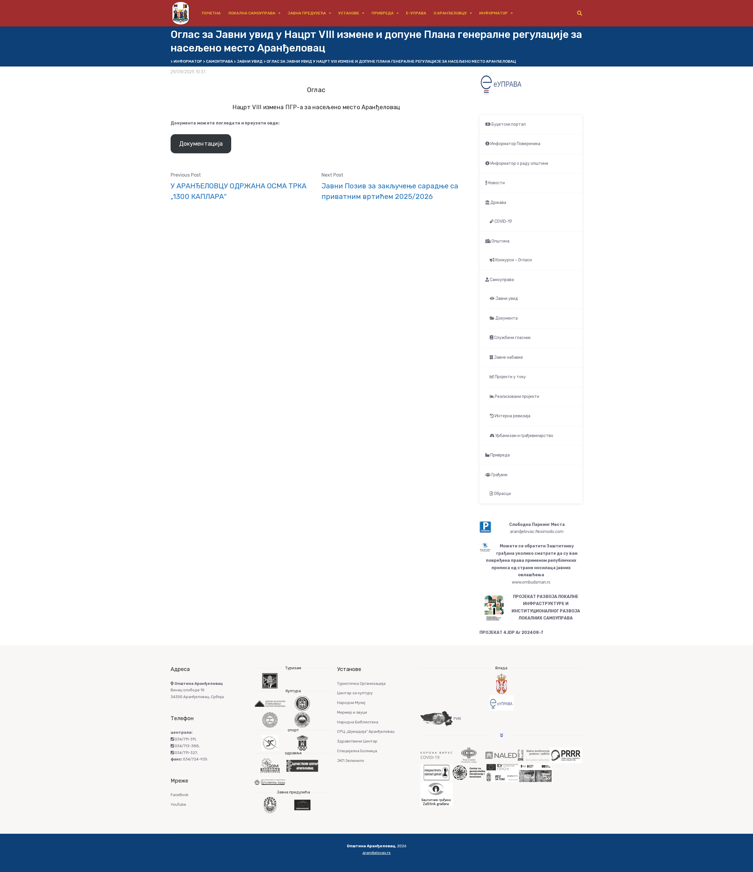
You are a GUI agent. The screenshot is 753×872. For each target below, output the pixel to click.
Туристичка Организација (361, 683)
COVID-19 (503, 221)
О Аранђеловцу (450, 13)
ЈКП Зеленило (350, 760)
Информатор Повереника (514, 143)
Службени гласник (512, 337)
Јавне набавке (508, 357)
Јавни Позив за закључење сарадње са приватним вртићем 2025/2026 (389, 191)
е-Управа (416, 13)
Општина (500, 241)
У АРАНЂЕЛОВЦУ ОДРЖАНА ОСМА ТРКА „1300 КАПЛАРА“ (238, 191)
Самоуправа (501, 279)
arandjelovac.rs (376, 853)
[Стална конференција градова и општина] (533, 755)
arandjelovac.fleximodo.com (537, 531)
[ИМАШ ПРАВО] (535, 772)
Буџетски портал (508, 124)
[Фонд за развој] (469, 755)
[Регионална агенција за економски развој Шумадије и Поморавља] (566, 755)
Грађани (499, 474)
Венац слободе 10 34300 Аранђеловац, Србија (197, 690)
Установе (348, 13)
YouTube (178, 804)
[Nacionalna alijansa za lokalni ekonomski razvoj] (501, 755)
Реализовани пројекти (516, 396)
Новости (496, 182)
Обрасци (502, 493)
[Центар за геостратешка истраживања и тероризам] (469, 772)
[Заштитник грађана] (436, 794)
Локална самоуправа (251, 13)
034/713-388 (186, 746)
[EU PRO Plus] (502, 772)
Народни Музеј (351, 702)
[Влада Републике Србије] (501, 684)
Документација (201, 143)
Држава (497, 202)
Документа (506, 318)
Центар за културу (355, 693)
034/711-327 (185, 752)
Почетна (211, 13)
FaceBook (180, 795)
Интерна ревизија (512, 415)
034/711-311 (185, 739)
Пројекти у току (510, 376)
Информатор (493, 13)
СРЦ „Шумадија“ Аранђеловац (365, 731)
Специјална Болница (357, 751)
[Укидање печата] (436, 772)
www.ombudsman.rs (531, 582)
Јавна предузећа (307, 13)
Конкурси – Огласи (513, 260)
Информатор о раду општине (518, 163)
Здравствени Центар (357, 741)
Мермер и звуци (352, 712)
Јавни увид (506, 298)
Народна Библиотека (357, 722)
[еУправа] (501, 703)
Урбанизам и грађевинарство (523, 435)
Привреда (382, 13)
